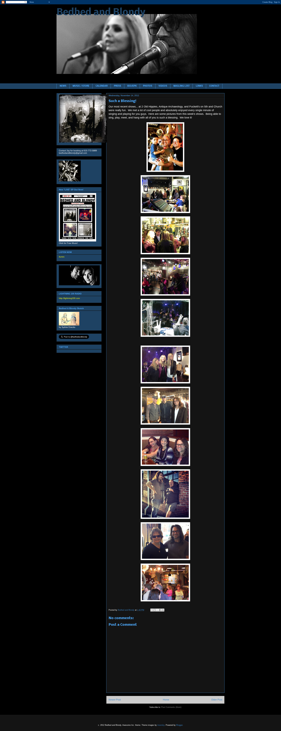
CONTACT (214, 86)
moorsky (161, 725)
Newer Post (115, 699)
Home (166, 699)
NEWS (63, 86)
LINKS (199, 86)
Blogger (179, 725)
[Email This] (151, 610)
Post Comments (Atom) (171, 707)
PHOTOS (147, 86)
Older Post (216, 699)
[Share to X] (157, 610)
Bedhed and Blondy (100, 13)
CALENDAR (102, 86)
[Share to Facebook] (160, 610)
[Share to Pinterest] (162, 610)
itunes (61, 257)
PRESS (117, 86)
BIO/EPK (132, 86)
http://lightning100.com (69, 298)
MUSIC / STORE (81, 86)
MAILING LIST (181, 86)
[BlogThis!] (154, 610)
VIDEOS (163, 86)
